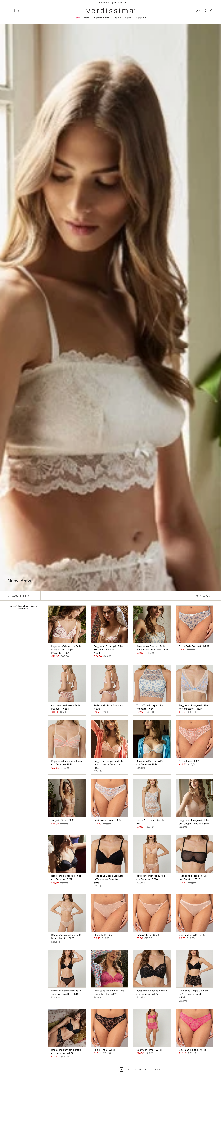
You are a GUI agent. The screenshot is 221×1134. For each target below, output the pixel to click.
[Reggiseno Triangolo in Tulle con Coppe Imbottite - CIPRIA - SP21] (194, 798)
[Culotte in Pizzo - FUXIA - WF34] (152, 1028)
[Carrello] (211, 10)
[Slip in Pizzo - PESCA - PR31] (194, 739)
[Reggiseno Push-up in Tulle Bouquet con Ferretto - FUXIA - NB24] (109, 624)
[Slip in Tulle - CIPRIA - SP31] (109, 913)
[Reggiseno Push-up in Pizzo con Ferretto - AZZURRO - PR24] (152, 739)
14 (145, 1069)
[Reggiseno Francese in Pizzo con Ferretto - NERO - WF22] (152, 968)
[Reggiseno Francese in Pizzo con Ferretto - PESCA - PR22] (67, 739)
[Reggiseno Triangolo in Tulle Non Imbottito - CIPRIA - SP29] (67, 913)
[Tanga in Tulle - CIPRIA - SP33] (152, 913)
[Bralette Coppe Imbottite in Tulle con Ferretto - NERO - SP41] (67, 968)
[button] (77, 18)
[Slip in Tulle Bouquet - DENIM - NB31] (194, 624)
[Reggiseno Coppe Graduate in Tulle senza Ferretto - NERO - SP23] (109, 854)
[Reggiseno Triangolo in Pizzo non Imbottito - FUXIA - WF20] (109, 968)
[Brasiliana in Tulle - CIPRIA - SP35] (194, 913)
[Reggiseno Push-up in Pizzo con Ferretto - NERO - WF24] (67, 1028)
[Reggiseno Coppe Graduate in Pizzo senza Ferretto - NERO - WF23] (194, 968)
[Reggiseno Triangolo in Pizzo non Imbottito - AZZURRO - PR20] (194, 683)
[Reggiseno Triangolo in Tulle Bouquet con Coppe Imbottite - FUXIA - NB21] (67, 624)
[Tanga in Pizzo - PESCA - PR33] (67, 798)
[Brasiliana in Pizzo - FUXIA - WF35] (194, 1028)
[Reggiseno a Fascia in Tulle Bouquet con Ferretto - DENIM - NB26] (152, 624)
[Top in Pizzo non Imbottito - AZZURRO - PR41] (152, 798)
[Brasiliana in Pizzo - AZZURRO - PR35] (109, 798)
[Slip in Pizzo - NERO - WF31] (109, 1028)
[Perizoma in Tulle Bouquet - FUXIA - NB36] (109, 683)
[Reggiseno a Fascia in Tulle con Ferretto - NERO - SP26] (194, 854)
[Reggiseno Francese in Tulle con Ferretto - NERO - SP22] (67, 854)
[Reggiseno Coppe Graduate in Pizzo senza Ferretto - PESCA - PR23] (109, 739)
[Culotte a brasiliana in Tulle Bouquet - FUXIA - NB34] (67, 683)
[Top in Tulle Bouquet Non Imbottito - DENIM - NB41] (152, 683)
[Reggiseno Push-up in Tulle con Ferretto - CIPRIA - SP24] (152, 854)
